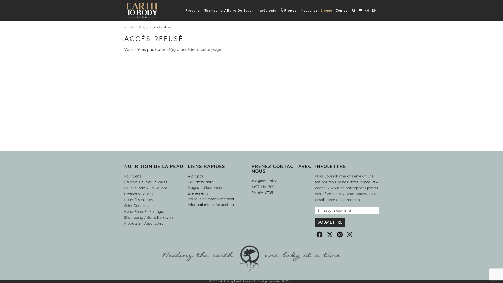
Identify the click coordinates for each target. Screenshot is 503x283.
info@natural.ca (264, 181)
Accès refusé (162, 27)
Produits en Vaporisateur (144, 223)
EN (374, 10)
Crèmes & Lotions (138, 194)
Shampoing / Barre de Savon (148, 217)
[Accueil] (144, 10)
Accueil (128, 27)
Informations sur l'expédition (211, 205)
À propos (195, 176)
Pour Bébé (132, 176)
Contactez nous (201, 182)
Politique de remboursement (211, 199)
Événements (198, 193)
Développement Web (269, 281)
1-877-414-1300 (263, 187)
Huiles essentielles (138, 200)
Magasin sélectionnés (205, 187)
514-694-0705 (262, 192)
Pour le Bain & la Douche (145, 188)
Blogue (143, 27)
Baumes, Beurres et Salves (145, 182)
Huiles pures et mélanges (144, 211)
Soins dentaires (136, 205)
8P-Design (288, 281)
